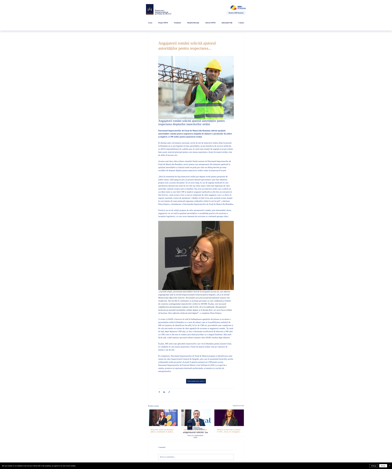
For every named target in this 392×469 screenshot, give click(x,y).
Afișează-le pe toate (238, 405)
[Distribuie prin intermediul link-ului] (169, 392)
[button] (227, 23)
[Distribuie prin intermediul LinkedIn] (164, 392)
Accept (383, 466)
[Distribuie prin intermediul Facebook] (159, 392)
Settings (373, 466)
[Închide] (389, 465)
